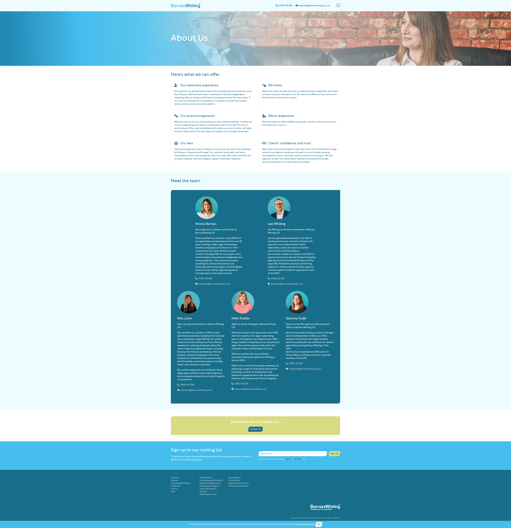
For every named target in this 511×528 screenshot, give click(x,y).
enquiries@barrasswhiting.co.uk (214, 284)
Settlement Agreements (210, 483)
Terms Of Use (234, 480)
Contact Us (255, 429)
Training (203, 492)
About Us (175, 478)
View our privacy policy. (305, 524)
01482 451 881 (205, 279)
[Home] (185, 6)
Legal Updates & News (180, 483)
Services (174, 480)
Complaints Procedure (238, 486)
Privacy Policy (288, 459)
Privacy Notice (234, 478)
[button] (338, 5)
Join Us (174, 489)
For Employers (206, 478)
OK (318, 524)
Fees (173, 492)
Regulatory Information (238, 483)
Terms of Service (298, 459)
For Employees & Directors (211, 480)
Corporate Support (208, 489)
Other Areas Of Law (208, 494)
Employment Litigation (210, 486)
